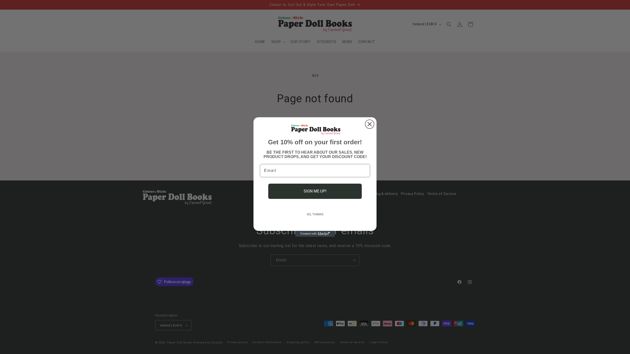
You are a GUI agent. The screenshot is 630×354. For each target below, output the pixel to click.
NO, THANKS (315, 214)
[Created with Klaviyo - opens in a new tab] (315, 234)
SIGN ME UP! (315, 191)
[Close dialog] (369, 124)
